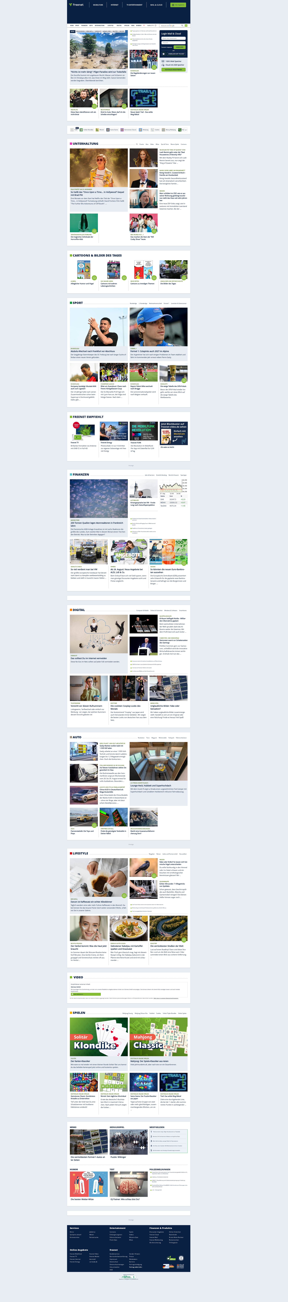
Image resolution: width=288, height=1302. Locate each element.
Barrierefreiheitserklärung (118, 1256)
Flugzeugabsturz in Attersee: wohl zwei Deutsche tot (144, 31)
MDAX (163, 502)
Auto (77, 737)
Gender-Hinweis (134, 1254)
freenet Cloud (154, 1234)
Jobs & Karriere (149, 475)
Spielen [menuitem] (126, 25)
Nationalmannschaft (155, 303)
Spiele (131, 1232)
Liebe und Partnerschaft (170, 854)
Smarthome (183, 610)
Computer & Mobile (142, 610)
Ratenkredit (173, 1234)
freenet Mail (154, 1237)
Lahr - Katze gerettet (157, 1190)
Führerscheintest (181, 737)
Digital (79, 610)
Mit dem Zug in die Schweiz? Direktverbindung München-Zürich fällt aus (149, 908)
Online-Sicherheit (175, 1232)
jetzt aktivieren (78, 994)
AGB (111, 1270)
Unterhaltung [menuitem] (100, 25)
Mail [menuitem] (133, 25)
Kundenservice (114, 1254)
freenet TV (73, 1256)
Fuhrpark (171, 737)
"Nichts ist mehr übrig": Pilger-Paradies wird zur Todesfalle (166, 1132)
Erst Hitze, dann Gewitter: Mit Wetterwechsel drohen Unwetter (167, 1146)
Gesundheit (183, 854)
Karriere (132, 1262)
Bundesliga (133, 303)
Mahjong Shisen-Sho (141, 1013)
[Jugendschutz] (128, 1277)
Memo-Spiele (175, 144)
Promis (142, 144)
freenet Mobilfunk (76, 1254)
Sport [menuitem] (77, 25)
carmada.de (93, 1262)
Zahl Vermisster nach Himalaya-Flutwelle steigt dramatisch (166, 1150)
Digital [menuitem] (119, 25)
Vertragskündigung (135, 1264)
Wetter (91, 1234)
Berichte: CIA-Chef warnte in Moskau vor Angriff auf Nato (166, 1136)
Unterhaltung (85, 144)
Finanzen (81, 474)
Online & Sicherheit (156, 610)
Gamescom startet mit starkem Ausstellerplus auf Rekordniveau (147, 661)
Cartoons (184, 144)
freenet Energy (75, 1262)
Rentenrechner (174, 1240)
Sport (78, 303)
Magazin (154, 737)
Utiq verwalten (114, 1267)
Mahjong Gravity (128, 1013)
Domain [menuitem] (138, 25)
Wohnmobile (163, 737)
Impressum (113, 1259)
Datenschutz (114, 1262)
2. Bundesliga (143, 303)
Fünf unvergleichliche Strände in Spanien (142, 911)
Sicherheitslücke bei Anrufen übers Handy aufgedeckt (142, 39)
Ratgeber (152, 854)
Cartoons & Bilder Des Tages (97, 255)
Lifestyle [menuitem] (111, 25)
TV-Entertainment (134, 5)
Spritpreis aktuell (75, 1234)
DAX (162, 499)
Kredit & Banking (161, 475)
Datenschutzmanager (117, 1264)
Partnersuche (93, 1237)
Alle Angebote (179, 5)
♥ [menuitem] (144, 25)
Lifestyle (80, 853)
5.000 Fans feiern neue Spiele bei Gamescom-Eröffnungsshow (146, 664)
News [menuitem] (72, 25)
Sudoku (158, 1013)
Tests (148, 737)
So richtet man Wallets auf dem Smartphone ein (143, 671)
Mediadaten (133, 1259)
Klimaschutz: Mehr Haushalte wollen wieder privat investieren (144, 532)
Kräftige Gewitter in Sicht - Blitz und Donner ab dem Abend (144, 34)
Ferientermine (74, 1237)
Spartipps (184, 475)
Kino (147, 144)
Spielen (79, 1013)
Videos (131, 1234)
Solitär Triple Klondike (169, 1013)
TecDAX (163, 506)
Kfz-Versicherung (155, 1242)
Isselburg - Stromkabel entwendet (160, 1177)
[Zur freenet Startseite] (76, 5)
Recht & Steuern (174, 475)
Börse (72, 1232)
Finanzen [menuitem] (84, 25)
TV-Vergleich (173, 1242)
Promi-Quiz (113, 1240)
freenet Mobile (94, 1256)
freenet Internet (75, 1259)
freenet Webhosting (156, 1240)
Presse (131, 1256)
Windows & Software (170, 610)
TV (137, 144)
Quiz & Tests (165, 144)
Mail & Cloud (156, 5)
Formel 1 (166, 303)
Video (152, 144)
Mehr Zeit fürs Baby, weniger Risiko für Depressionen (165, 1141)
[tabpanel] (99, 55)
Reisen (158, 854)
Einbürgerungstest (116, 1234)
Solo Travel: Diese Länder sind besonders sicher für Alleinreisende (147, 904)
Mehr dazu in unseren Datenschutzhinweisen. (166, 998)
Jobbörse (92, 1232)
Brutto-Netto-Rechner (176, 1237)
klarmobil (92, 1259)
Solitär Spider (182, 1013)
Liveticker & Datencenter (179, 303)
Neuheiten (141, 737)
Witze (157, 144)
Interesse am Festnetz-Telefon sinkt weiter (142, 668)
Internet (114, 5)
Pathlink (152, 1013)
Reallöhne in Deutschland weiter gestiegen (142, 528)
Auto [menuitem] (91, 25)
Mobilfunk (98, 5)
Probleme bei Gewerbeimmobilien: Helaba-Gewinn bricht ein (144, 519)
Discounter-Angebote (157, 1232)
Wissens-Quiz (133, 1237)
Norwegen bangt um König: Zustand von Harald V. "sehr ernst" (144, 44)
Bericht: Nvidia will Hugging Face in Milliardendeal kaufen (143, 524)
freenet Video (93, 1254)
